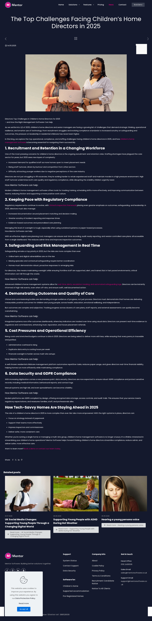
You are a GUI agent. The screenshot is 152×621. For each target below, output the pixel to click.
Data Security (69, 570)
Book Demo (138, 5)
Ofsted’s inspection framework (62, 205)
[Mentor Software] (14, 5)
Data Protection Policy (25, 598)
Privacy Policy (98, 570)
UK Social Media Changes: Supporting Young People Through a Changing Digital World (27, 523)
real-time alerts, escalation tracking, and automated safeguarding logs (89, 284)
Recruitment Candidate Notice (103, 582)
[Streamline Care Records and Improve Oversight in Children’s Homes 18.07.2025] (150, 611)
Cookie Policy (98, 565)
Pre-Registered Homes (73, 596)
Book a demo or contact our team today (42, 448)
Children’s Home (70, 586)
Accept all (24, 609)
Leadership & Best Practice (141, 49)
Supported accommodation (76, 591)
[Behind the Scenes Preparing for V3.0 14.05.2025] (2, 611)
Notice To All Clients (101, 588)
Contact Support (71, 565)
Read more (24, 603)
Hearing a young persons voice (120, 519)
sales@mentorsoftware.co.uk (134, 572)
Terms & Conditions (101, 576)
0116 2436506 (126, 564)
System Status (70, 560)
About (94, 560)
